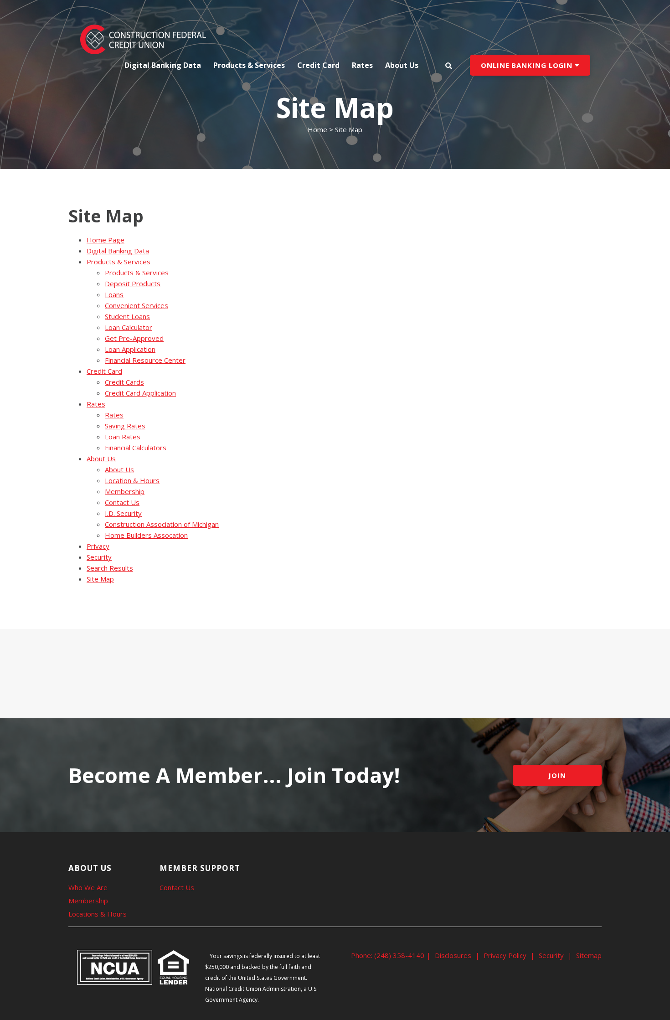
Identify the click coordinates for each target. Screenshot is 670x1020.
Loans (114, 294)
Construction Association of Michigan (162, 524)
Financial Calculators (135, 447)
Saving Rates (125, 425)
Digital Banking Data (162, 65)
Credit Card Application (140, 392)
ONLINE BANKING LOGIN (528, 65)
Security (99, 557)
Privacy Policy (505, 955)
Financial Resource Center (145, 360)
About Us (101, 458)
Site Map (100, 578)
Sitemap (589, 955)
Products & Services (118, 261)
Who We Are (88, 887)
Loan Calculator (128, 327)
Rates (96, 403)
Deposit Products (132, 283)
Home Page (105, 239)
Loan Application (130, 349)
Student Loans (127, 316)
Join (557, 775)
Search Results (110, 567)
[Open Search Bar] (448, 65)
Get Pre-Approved (134, 338)
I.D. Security (123, 513)
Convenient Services (136, 305)
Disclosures (453, 955)
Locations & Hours (97, 913)
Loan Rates (122, 436)
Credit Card (104, 371)
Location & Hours (132, 480)
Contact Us (122, 502)
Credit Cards (124, 381)
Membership (124, 491)
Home (317, 129)
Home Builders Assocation (146, 535)
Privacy (98, 546)
